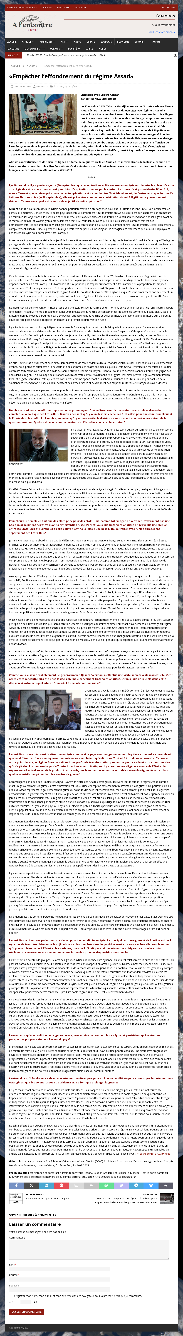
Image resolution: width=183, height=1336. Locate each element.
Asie (63, 41)
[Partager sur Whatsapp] (106, 1186)
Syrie (67, 86)
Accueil (11, 41)
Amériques (46, 41)
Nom (12, 1264)
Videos (102, 48)
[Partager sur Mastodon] (121, 1186)
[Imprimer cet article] (91, 1186)
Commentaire (17, 1237)
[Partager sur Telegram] (136, 1186)
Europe (139, 41)
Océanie (55, 48)
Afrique (26, 41)
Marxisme (13, 48)
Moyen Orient (33, 48)
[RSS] (175, 55)
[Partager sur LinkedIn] (46, 1186)
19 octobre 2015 (22, 86)
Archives (47, 7)
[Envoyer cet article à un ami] (76, 1186)
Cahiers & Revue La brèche (21, 7)
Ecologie (106, 41)
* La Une (58, 86)
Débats (91, 41)
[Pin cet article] (61, 1186)
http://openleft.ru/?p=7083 (153, 1153)
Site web (14, 1285)
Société (72, 48)
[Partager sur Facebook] (16, 1186)
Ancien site (80, 7)
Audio (77, 41)
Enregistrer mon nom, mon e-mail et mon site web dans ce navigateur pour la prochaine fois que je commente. (77, 1296)
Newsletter (63, 7)
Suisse (89, 48)
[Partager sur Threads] (166, 1186)
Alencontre (42, 86)
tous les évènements (162, 32)
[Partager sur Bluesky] (151, 1186)
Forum (156, 41)
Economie (123, 41)
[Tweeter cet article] (31, 1186)
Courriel (13, 1275)
